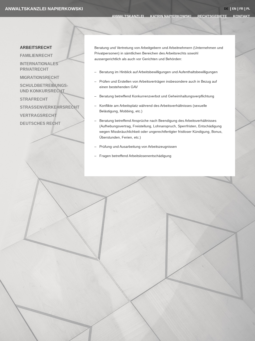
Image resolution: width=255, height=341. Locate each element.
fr (241, 8)
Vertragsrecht (38, 115)
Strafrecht (34, 99)
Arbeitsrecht (36, 47)
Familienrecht (36, 55)
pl (248, 8)
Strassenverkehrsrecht (49, 107)
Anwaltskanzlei (128, 16)
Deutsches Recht (40, 123)
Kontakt (241, 16)
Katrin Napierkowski (170, 16)
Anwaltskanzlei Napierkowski (44, 8)
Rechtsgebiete (212, 16)
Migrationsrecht (39, 77)
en (234, 8)
